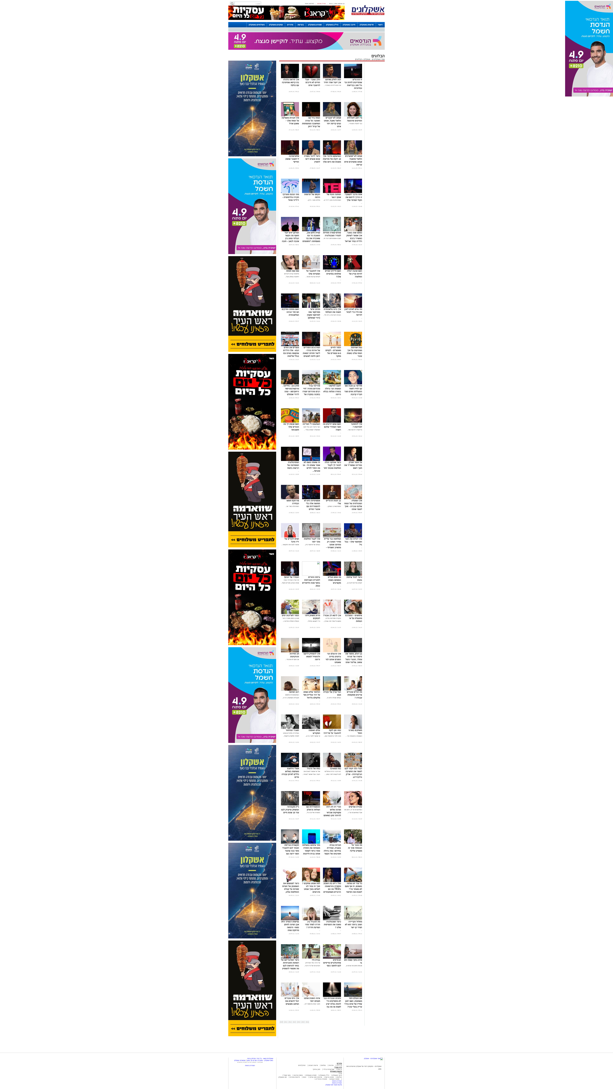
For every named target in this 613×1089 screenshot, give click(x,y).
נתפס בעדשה (298, 1059)
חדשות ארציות (294, 1061)
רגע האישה (294, 675)
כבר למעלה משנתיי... (355, 107)
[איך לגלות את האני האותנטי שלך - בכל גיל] (353, 521)
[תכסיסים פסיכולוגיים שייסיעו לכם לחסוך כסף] (332, 942)
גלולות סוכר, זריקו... (313, 184)
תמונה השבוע (334, 1063)
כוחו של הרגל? (313, 752)
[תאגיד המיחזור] (290, 712)
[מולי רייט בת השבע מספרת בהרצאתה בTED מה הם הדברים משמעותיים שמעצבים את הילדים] (332, 865)
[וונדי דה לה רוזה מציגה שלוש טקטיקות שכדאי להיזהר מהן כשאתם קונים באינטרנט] (332, 789)
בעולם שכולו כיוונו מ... (333, 682)
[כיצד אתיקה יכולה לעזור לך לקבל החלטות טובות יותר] (332, 444)
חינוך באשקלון (349, 24)
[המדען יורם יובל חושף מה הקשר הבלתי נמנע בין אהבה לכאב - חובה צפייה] (290, 215)
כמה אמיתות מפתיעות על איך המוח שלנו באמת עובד (354, 335)
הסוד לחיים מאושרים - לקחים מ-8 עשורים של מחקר (333, 335)
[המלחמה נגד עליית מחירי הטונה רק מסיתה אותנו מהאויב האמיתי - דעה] (332, 521)
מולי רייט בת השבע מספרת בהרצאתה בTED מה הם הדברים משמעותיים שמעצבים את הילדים (332, 874)
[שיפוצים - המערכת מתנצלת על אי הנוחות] (353, 597)
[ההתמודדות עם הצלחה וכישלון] (311, 789)
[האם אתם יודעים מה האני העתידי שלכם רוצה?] (332, 406)
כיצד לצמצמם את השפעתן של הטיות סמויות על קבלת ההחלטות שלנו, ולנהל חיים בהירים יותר (290, 874)
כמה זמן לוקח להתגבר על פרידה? (332, 715)
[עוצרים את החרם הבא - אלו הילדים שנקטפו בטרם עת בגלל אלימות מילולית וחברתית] (290, 329)
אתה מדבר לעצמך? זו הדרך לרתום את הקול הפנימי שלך (353, 181)
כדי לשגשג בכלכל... (313, 605)
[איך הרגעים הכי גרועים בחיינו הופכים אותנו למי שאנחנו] (332, 636)
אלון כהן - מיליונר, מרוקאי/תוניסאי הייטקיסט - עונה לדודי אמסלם (291, 374)
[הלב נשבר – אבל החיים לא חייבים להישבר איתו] (311, 61)
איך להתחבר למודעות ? (356, 409)
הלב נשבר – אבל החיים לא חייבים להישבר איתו (312, 66)
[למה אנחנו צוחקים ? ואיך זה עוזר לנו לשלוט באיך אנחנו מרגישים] (311, 865)
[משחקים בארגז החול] (353, 712)
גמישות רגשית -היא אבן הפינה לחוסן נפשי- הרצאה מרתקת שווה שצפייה (290, 911)
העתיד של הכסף (291, 561)
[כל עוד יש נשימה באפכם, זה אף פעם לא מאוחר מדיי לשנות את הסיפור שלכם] (353, 865)
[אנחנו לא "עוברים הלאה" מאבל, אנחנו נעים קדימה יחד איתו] (332, 100)
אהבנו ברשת (329, 1061)
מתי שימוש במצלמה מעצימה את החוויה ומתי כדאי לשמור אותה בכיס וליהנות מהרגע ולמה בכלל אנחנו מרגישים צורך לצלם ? (311, 838)
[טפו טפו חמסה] (290, 253)
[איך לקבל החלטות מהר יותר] (311, 521)
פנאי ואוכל (287, 1059)
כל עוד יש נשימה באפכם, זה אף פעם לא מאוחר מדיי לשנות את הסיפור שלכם (353, 873)
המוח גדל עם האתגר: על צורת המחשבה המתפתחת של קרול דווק (311, 106)
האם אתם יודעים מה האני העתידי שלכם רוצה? (332, 411)
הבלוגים (358, 43)
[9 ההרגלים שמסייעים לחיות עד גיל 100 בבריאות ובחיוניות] (353, 61)
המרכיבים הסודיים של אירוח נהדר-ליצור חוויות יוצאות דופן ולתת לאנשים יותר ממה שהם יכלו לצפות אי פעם (311, 338)
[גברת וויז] (311, 942)
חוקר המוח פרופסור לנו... (312, 988)
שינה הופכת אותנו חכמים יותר (312, 983)
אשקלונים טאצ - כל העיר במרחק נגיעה (260, 1042)
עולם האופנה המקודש (314, 715)
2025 (303, 1006)
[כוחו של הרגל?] (311, 750)
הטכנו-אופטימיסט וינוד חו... (332, 222)
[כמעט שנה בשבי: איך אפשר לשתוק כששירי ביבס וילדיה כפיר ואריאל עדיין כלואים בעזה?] (353, 215)
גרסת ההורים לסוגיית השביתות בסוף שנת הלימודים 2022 (311, 565)
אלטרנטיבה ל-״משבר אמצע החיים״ (292, 143)
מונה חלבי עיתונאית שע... (332, 720)
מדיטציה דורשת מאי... (354, 414)
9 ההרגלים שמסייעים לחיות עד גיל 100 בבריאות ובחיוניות (353, 67)
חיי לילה (339, 1049)
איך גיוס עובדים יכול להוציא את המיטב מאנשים (292, 985)
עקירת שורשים (355, 790)
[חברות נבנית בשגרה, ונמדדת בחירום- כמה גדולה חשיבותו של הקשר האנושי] (332, 827)
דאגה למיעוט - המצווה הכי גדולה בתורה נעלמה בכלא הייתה (332, 374)
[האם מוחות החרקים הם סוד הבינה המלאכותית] (290, 291)
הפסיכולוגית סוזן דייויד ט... (332, 184)
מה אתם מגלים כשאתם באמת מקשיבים (334, 564)
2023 (294, 1006)
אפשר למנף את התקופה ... (290, 528)
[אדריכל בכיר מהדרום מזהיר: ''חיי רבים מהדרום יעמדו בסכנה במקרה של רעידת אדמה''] (311, 368)
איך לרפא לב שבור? (332, 599)
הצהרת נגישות (337, 1065)
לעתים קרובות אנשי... (313, 260)
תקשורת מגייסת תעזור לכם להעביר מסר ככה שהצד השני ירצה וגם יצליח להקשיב (290, 835)
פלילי (340, 1057)
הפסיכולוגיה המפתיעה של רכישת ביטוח (293, 449)
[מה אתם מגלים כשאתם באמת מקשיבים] (332, 559)
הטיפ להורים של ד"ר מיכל (291, 524)
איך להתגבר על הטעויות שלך (313, 256)
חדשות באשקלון (367, 24)
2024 (298, 1006)
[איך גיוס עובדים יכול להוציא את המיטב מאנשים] (290, 980)
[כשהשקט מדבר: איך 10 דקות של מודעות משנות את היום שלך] (332, 138)
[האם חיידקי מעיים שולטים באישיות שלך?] (332, 253)
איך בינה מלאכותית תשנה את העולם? (332, 294)
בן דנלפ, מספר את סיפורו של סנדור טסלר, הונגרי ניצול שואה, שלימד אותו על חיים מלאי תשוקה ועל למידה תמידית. (353, 646)
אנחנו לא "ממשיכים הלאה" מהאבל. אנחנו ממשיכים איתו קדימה (353, 144)
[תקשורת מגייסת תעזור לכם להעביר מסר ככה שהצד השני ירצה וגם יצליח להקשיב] (290, 827)
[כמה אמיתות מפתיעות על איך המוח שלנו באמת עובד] (353, 329)
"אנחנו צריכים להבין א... (354, 567)
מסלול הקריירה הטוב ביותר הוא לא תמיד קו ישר (353, 908)
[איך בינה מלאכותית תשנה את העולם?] (332, 291)
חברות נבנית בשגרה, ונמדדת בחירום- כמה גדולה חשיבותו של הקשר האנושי (332, 835)
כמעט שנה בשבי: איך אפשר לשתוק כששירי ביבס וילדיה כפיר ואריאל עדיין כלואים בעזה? (353, 222)
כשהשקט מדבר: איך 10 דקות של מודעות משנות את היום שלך (332, 143)
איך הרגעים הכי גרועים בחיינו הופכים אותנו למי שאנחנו (333, 642)
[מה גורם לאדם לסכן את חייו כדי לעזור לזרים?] (353, 291)
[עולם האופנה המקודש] (311, 712)
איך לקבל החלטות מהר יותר (312, 524)
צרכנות (331, 1049)
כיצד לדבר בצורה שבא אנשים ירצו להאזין (312, 143)
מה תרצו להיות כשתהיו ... (332, 69)
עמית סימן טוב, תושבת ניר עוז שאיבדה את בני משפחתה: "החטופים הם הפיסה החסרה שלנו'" (311, 223)
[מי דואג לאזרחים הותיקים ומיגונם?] (353, 100)
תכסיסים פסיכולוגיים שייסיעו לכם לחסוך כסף (332, 946)
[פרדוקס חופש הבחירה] (290, 483)
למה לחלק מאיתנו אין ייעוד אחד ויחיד (332, 65)
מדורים (290, 24)
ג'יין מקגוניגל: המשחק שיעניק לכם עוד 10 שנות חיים (290, 793)
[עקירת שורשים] (353, 789)
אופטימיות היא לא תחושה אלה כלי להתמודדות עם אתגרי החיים (312, 488)
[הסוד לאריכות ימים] (290, 597)
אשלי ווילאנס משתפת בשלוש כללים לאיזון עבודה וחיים (290, 756)
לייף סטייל (338, 1051)
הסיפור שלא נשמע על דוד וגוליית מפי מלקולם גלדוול (311, 678)
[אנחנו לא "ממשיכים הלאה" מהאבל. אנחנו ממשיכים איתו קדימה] (353, 138)
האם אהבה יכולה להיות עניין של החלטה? (354, 257)
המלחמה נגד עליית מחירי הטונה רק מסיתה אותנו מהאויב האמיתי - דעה (332, 528)
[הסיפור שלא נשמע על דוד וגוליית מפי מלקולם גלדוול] (311, 674)
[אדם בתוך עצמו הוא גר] (353, 942)
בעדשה (301, 24)
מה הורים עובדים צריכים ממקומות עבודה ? (354, 678)
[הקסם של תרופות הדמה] (311, 176)
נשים (304, 1061)
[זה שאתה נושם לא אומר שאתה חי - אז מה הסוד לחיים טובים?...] (311, 444)
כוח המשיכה (335, 752)
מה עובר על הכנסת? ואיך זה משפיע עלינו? (355, 832)
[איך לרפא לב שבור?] (332, 597)
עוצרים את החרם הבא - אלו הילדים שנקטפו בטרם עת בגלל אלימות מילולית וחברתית (291, 337)
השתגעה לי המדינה (311, 408)
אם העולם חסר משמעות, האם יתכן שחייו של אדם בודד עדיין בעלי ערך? (353, 986)
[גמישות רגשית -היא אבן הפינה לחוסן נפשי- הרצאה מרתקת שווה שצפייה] (290, 904)
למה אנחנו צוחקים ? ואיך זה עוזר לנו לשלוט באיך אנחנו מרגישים (311, 871)
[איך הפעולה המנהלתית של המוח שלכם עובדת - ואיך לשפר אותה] (353, 483)
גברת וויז (316, 943)
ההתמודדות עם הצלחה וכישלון (313, 792)
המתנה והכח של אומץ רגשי (334, 179)
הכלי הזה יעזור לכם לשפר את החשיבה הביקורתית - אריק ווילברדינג (353, 756)
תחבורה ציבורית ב (321, 1063)
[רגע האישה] (290, 674)
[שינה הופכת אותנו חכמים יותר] (311, 980)
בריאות (339, 1053)
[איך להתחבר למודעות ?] (353, 406)
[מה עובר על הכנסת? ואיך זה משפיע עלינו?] (353, 827)
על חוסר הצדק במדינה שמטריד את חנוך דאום (353, 449)
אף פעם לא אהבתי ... (292, 643)
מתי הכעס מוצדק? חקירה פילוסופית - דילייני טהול (290, 181)
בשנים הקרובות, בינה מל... (332, 299)
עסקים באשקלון (276, 24)
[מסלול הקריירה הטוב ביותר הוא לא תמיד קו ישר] (353, 904)
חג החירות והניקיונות (294, 639)
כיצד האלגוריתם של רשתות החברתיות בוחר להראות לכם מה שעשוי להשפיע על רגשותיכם (290, 949)
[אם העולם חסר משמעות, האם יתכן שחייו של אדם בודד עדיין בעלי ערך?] (353, 980)
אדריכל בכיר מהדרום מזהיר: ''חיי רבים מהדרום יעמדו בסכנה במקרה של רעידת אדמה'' (311, 375)
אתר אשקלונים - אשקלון (374, 43)
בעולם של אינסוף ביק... (312, 528)
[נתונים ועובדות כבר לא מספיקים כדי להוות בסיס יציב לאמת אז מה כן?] (332, 980)
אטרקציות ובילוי (328, 1053)
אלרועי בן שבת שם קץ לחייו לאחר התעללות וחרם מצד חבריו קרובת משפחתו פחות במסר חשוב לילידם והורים (353, 378)
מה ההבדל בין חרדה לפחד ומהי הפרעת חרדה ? (312, 908)
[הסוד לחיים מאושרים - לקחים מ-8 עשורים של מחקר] (332, 329)
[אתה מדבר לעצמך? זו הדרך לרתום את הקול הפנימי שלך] (353, 176)
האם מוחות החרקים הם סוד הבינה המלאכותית (290, 296)
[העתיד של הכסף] (290, 559)
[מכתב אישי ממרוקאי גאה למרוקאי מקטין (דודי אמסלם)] (311, 291)
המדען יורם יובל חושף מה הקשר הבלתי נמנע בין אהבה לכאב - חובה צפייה (290, 222)
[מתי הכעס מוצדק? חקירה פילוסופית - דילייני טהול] (290, 176)
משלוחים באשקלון (257, 24)
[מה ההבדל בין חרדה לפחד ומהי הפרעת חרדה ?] (311, 904)
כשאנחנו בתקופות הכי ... (354, 720)
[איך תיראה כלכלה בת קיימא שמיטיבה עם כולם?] (290, 61)
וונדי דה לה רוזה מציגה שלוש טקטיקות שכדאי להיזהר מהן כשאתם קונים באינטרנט (332, 796)
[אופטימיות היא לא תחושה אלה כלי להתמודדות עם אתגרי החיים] (311, 483)
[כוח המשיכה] (332, 750)
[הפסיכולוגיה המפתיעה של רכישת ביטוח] (290, 444)
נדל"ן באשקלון (332, 24)
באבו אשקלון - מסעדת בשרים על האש (260, 1044)
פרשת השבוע (313, 1049)
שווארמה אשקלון (240, 1044)
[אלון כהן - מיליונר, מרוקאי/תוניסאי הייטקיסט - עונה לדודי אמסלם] (290, 368)
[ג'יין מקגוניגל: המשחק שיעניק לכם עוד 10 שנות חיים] (290, 789)
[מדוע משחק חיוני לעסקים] (311, 597)
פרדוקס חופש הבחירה (293, 486)
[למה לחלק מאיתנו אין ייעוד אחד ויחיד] (332, 61)
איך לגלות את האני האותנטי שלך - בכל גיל (353, 525)
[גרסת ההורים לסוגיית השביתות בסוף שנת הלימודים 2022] (311, 559)
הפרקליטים (302, 1049)
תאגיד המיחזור (292, 714)
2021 (285, 1006)
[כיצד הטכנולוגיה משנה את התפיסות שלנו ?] (332, 904)
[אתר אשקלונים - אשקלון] (373, 1042)
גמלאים (323, 1049)
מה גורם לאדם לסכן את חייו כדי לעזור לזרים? (353, 296)
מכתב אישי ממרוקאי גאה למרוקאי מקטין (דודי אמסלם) (313, 297)
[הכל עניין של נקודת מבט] (332, 674)
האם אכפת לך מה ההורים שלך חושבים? (291, 411)
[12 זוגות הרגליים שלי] (332, 483)
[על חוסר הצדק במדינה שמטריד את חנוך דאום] (353, 444)
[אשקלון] (368, 15)
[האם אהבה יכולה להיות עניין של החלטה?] (353, 253)
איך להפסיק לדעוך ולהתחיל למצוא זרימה (311, 640)
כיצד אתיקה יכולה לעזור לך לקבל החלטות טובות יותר (332, 449)
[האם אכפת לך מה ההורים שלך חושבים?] (290, 406)
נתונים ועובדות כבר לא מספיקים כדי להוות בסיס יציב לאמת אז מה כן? (332, 986)
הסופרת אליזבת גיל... (313, 796)
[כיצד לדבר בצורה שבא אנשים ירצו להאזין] (311, 138)
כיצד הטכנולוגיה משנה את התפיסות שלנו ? (332, 908)
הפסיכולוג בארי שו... (292, 490)
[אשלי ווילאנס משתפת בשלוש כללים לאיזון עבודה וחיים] (290, 750)
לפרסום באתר (309, 4)
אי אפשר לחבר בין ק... (312, 720)
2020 (281, 1006)
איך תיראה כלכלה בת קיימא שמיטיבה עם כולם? (290, 66)
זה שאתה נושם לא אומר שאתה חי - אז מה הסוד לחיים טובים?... (311, 450)
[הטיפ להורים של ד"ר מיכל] (290, 521)
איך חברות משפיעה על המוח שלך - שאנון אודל (290, 104)
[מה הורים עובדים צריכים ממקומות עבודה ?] (353, 674)
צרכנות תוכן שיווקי (315, 1061)
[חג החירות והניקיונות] (290, 636)
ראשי (380, 24)
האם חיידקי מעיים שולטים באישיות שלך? (333, 257)
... (319, 72)
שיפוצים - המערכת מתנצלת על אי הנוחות (353, 602)
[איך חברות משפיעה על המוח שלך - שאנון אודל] (290, 100)
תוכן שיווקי (316, 1053)
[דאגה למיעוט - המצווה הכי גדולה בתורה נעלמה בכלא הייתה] (332, 368)
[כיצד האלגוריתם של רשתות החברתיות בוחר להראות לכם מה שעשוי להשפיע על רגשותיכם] (290, 942)
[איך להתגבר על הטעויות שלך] (311, 253)
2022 (290, 1006)
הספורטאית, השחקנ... (334, 490)
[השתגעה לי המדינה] (311, 406)
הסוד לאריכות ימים (290, 599)
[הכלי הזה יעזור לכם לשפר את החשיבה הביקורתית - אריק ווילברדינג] (353, 750)
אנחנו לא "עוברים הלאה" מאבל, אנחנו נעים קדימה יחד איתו (332, 106)
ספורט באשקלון (315, 24)
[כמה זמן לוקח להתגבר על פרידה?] (332, 712)
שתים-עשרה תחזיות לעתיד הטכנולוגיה (332, 218)
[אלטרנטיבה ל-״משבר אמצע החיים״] (290, 138)
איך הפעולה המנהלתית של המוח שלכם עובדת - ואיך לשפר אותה (353, 488)
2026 (307, 1006)
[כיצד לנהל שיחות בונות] (353, 559)
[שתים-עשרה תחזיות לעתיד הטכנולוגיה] (332, 215)
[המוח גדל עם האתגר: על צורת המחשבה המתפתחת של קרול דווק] (311, 100)
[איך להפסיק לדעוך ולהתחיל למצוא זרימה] (311, 636)
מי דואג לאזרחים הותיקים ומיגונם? (354, 103)
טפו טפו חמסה (292, 254)
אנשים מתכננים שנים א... (353, 949)
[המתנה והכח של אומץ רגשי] (332, 176)
